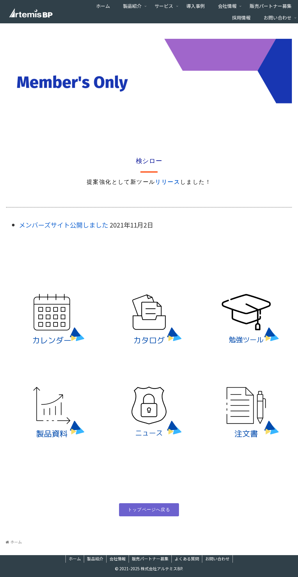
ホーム (75, 559)
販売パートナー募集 (150, 559)
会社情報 (117, 559)
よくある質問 (187, 559)
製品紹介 (95, 559)
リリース (167, 182)
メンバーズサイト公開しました (63, 224)
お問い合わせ (217, 559)
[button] (149, 509)
